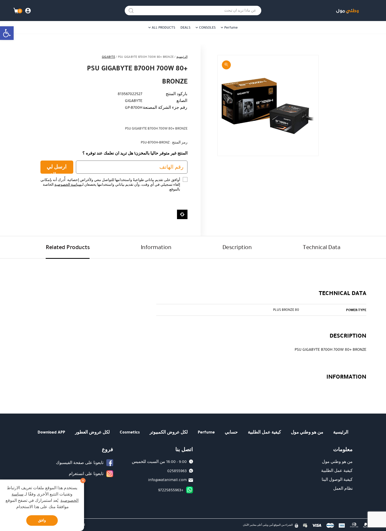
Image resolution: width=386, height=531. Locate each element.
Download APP (51, 432)
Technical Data (321, 247)
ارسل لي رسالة (57, 168)
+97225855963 (170, 490)
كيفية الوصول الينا (337, 479)
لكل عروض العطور (92, 432)
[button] (7, 33)
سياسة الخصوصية (67, 184)
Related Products (68, 247)
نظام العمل (343, 488)
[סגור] (83, 480)
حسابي (231, 432)
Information (156, 247)
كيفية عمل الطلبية (264, 432)
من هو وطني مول (307, 432)
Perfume (231, 27)
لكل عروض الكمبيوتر (169, 432)
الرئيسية (181, 57)
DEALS (185, 27)
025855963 (177, 471)
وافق (42, 520)
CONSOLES (207, 27)
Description (237, 247)
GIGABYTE (108, 57)
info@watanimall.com (167, 480)
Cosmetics (130, 432)
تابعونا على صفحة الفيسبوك (79, 463)
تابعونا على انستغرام (86, 474)
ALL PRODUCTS (163, 27)
